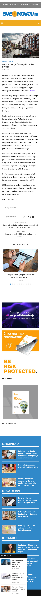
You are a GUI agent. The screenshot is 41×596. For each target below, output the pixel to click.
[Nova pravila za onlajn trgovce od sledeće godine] (5, 589)
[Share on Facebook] (26, 217)
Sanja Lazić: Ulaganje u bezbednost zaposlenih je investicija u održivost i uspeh (28, 548)
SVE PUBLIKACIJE (9, 423)
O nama (5, 4)
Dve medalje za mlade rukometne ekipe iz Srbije (28, 466)
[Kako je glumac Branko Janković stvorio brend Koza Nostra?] (9, 515)
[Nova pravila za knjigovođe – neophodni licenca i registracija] (9, 501)
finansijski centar (10, 208)
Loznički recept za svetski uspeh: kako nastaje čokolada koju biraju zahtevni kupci (27, 482)
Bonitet (33, 90)
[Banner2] (20, 315)
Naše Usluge (14, 4)
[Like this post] (23, 217)
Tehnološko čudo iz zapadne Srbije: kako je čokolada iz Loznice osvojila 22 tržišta (27, 578)
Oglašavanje (25, 4)
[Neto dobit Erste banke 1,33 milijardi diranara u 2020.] (5, 562)
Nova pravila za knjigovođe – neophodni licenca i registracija (27, 500)
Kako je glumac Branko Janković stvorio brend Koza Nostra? (27, 514)
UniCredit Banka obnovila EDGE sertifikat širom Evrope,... (18, 576)
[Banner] (20, 367)
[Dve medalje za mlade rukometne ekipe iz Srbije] (9, 468)
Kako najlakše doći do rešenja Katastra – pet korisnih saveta (27, 528)
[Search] (39, 23)
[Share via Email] (33, 217)
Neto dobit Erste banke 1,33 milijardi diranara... (18, 563)
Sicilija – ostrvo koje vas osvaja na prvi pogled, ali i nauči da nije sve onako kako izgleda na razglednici (28, 563)
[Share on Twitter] (28, 217)
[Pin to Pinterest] (30, 217)
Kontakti (35, 4)
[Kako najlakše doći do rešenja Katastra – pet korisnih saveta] (9, 529)
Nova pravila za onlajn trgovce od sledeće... (18, 589)
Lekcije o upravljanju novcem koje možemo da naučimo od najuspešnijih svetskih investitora (28, 454)
